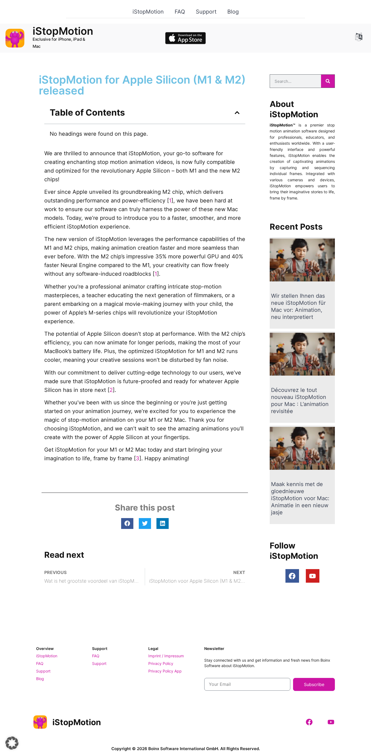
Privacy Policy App (165, 671)
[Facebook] (292, 576)
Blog (233, 11)
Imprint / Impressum (166, 656)
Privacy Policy (160, 663)
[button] (237, 112)
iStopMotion (148, 11)
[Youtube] (312, 576)
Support (206, 11)
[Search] (328, 81)
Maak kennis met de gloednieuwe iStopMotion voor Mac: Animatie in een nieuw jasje (300, 498)
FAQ (180, 11)
